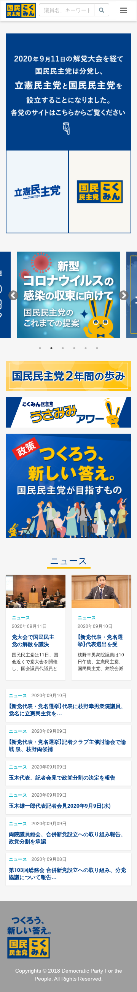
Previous (13, 295)
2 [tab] (51, 348)
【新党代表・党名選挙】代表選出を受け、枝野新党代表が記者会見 (100, 648)
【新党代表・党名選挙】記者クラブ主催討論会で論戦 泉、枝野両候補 (67, 745)
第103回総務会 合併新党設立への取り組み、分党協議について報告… (67, 873)
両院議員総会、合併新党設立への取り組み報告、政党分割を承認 (67, 837)
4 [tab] (74, 348)
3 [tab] (63, 348)
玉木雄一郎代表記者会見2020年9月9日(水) (60, 805)
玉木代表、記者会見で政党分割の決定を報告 (62, 777)
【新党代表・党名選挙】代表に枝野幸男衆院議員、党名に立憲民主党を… (67, 709)
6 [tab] (97, 348)
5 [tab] (85, 348)
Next (123, 295)
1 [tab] (40, 348)
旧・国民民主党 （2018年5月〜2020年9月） (21, 10)
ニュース (69, 561)
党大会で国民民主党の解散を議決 (33, 640)
